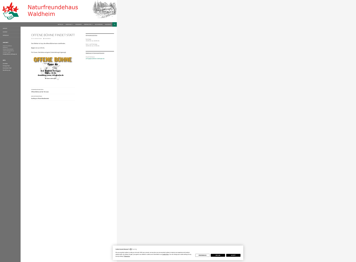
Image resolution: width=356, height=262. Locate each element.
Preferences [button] (127, 256)
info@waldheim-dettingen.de (10, 54)
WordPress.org (6, 70)
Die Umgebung (99, 24)
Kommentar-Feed (7, 68)
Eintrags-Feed (6, 65)
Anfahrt (5, 28)
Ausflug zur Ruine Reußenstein (40, 97)
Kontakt (5, 31)
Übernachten (87, 24)
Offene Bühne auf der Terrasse (40, 91)
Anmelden (5, 63)
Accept (233, 255)
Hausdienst (108, 24)
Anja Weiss (47, 38)
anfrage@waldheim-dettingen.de (95, 58)
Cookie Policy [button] (165, 254)
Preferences (202, 255)
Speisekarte (78, 24)
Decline (218, 255)
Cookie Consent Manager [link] (122, 249)
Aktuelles (60, 24)
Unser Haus (69, 24)
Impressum (6, 35)
